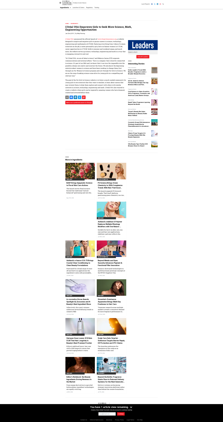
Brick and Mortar (132, 109)
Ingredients (74, 23)
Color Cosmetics (132, 67)
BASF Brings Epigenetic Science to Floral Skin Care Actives (79, 184)
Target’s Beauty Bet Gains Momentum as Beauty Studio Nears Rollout (137, 113)
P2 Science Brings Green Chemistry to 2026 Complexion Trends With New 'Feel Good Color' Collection (110, 185)
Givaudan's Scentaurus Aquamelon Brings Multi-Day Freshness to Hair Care (109, 301)
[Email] (67, 97)
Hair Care (69, 257)
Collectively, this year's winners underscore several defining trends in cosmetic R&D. (79, 309)
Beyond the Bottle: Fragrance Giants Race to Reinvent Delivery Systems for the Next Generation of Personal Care (111, 379)
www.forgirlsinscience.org (107, 39)
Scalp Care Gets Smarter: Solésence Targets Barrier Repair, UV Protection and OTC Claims (111, 340)
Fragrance (101, 373)
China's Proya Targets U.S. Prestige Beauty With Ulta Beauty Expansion (137, 135)
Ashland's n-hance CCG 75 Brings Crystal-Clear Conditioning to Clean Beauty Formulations (79, 262)
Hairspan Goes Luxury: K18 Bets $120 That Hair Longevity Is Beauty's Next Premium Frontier (79, 340)
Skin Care (130, 131)
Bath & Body (131, 100)
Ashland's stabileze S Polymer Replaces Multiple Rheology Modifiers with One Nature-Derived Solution (110, 224)
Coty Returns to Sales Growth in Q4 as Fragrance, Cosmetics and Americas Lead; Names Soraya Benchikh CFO (139, 93)
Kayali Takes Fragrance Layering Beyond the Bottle (139, 103)
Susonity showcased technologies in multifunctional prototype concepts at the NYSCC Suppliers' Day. (111, 271)
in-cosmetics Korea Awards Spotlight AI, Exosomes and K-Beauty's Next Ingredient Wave (78, 301)
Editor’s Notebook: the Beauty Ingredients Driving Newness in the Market (78, 379)
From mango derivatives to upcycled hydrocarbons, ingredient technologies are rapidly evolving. (80, 387)
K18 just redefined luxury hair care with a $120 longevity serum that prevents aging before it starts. (78, 348)
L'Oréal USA (69, 39)
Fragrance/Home (132, 78)
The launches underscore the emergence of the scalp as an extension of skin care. (108, 348)
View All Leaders (143, 57)
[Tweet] (79, 97)
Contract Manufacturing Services (136, 120)
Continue (121, 414)
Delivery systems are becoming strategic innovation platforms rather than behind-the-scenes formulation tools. (111, 387)
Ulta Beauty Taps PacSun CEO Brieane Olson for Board (138, 145)
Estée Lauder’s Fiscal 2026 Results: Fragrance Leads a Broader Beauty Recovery (137, 72)
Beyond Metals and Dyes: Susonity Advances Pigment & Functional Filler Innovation (110, 262)
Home (67, 23)
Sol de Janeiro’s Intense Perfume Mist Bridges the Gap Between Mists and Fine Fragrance (138, 83)
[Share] (71, 97)
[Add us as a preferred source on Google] (84, 97)
